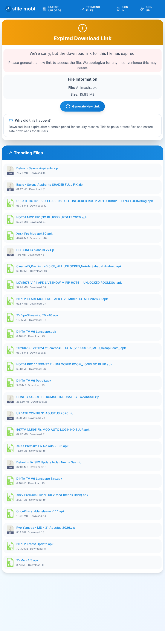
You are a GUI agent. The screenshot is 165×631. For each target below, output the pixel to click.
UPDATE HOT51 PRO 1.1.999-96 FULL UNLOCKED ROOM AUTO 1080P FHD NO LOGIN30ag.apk (84, 201)
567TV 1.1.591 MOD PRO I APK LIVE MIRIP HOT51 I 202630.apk (62, 299)
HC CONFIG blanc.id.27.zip (35, 250)
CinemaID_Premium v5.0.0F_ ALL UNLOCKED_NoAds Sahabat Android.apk (69, 266)
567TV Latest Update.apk (34, 544)
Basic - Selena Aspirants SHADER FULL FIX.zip (49, 184)
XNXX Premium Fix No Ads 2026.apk (42, 446)
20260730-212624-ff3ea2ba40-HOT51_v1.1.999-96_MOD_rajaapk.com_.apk (71, 348)
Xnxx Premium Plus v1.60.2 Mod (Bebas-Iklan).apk (52, 495)
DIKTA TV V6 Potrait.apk (33, 380)
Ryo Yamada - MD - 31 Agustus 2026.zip (45, 527)
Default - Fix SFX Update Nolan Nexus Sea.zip (48, 462)
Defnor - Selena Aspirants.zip (37, 168)
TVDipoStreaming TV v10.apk (37, 315)
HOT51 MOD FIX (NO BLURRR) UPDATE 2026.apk (51, 217)
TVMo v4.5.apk (27, 560)
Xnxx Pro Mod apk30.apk (34, 233)
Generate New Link (86, 106)
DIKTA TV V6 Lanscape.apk (36, 331)
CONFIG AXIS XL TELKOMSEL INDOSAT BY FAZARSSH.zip (57, 397)
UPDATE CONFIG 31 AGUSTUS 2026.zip (44, 413)
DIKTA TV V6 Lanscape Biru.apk (39, 478)
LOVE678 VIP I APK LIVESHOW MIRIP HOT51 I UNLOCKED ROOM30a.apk (69, 282)
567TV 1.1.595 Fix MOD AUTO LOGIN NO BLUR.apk (53, 429)
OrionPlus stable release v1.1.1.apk (40, 511)
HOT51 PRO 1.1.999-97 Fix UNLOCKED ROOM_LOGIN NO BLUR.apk (64, 364)
